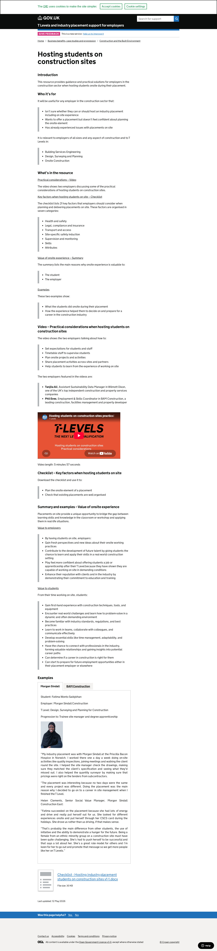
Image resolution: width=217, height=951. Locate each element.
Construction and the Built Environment (119, 40)
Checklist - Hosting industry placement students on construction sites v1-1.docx (87, 876)
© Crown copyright (169, 942)
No (77, 915)
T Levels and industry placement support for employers (81, 25)
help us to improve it (93, 33)
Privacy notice (109, 936)
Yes (70, 915)
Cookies (71, 936)
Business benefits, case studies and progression (72, 40)
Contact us (43, 936)
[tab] (50, 686)
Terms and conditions (88, 936)
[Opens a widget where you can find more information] (206, 946)
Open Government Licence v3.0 (95, 942)
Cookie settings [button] (135, 6)
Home (41, 40)
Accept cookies (111, 6)
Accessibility (58, 936)
